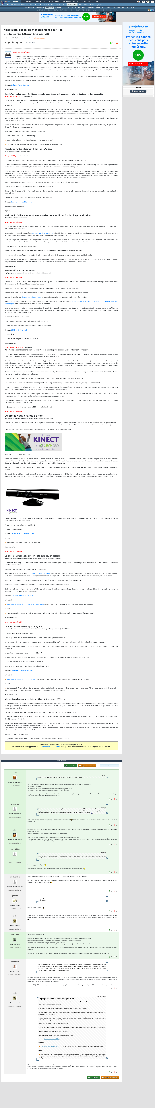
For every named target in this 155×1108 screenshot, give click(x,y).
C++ (68, 7)
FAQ (44, 2)
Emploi (75, 2)
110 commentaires (39, 38)
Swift (118, 7)
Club (96, 2)
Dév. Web (58, 5)
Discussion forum (139, 91)
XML (127, 7)
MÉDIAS (88, 10)
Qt (123, 7)
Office (86, 5)
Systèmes (99, 5)
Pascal (98, 7)
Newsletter (66, 2)
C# (72, 7)
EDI (64, 5)
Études (83, 2)
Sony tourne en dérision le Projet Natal (22, 679)
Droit (90, 2)
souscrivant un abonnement (49, 747)
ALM (40, 5)
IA (36, 5)
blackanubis (15, 877)
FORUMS (49, 10)
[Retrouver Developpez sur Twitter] (151, 10)
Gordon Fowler (26, 38)
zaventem (15, 804)
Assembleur (58, 7)
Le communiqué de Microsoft (22, 534)
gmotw (15, 896)
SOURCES (102, 10)
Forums (28, 2)
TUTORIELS (63, 10)
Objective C (91, 7)
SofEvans (15, 935)
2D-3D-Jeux (49, 7)
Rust (114, 7)
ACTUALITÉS (41, 10)
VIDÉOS (108, 10)
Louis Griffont (14, 849)
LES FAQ (56, 10)
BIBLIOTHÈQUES (80, 10)
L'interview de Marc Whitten (22, 671)
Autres (132, 7)
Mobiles (92, 5)
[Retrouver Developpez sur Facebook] (153, 10)
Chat (57, 2)
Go (79, 7)
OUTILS (71, 10)
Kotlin (84, 7)
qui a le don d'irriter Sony (39, 574)
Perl (103, 7)
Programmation (72, 5)
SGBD (80, 5)
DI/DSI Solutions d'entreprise (19, 5)
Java (52, 5)
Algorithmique (40, 7)
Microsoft (46, 5)
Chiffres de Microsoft (19, 330)
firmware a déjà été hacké (32, 297)
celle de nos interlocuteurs (42, 233)
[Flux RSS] (149, 10)
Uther (15, 772)
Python (108, 7)
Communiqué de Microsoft (21, 202)
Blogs (50, 2)
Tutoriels (37, 2)
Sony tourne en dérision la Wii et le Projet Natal (25, 605)
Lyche (15, 916)
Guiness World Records (20, 85)
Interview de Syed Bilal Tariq (22, 596)
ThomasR (15, 962)
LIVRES (95, 10)
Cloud (31, 5)
